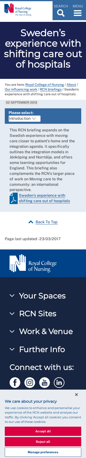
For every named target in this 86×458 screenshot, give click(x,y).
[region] (43, 424)
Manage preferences (43, 452)
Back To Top (47, 222)
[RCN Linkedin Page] (61, 381)
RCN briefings (51, 89)
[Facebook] (17, 381)
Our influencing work (21, 89)
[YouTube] (46, 381)
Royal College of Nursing (44, 84)
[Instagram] (31, 381)
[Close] (76, 394)
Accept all (42, 431)
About (71, 84)
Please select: (21, 112)
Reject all (43, 442)
